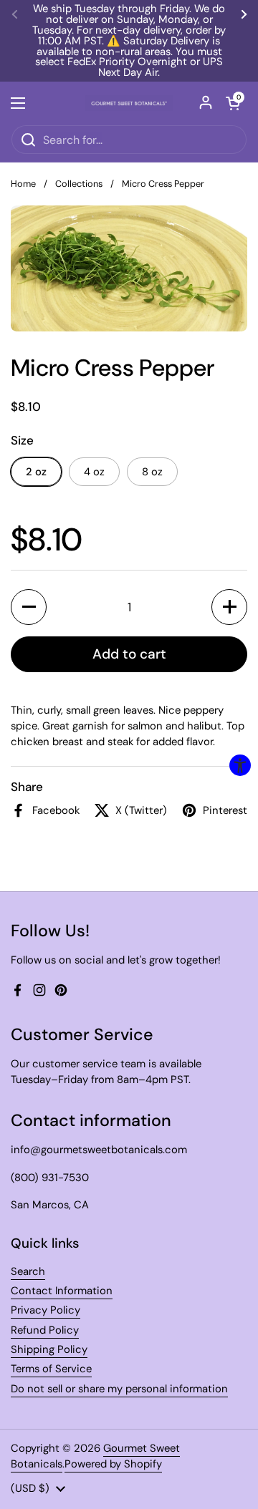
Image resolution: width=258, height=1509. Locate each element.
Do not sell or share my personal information (119, 1389)
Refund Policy (45, 1330)
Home (23, 184)
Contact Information (62, 1291)
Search (28, 1271)
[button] (29, 607)
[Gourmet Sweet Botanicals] (129, 103)
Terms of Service (51, 1369)
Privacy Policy (45, 1310)
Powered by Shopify (113, 1464)
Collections (78, 184)
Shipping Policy (49, 1349)
